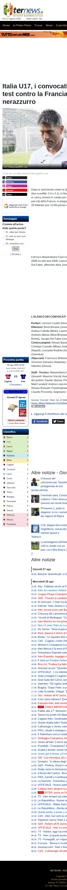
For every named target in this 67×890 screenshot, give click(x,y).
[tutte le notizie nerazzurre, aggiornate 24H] (23, 10)
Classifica (9, 431)
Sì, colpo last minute (15, 232)
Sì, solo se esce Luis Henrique (16, 238)
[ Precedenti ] (15, 384)
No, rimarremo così (15, 243)
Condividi (41, 421)
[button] (15, 248)
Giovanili (44, 400)
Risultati (16, 254)
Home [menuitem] (6, 25)
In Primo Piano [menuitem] (22, 25)
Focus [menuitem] (38, 25)
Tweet (59, 421)
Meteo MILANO (16, 392)
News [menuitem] (49, 25)
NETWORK (55, 870)
